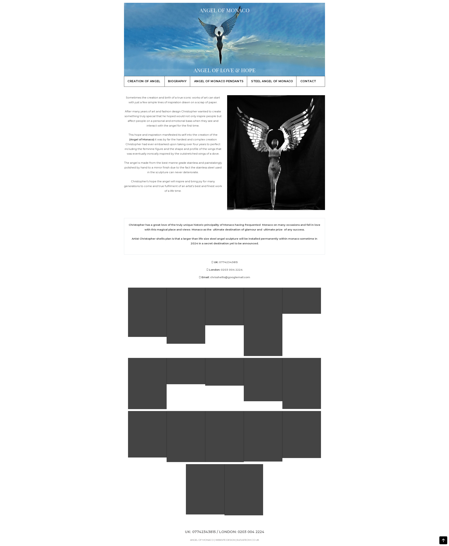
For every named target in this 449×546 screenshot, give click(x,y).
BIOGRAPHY (177, 81)
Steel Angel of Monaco (272, 81)
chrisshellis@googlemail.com (230, 277)
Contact (308, 81)
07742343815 (228, 262)
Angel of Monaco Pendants (219, 81)
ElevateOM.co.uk (248, 539)
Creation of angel (144, 81)
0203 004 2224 (232, 269)
